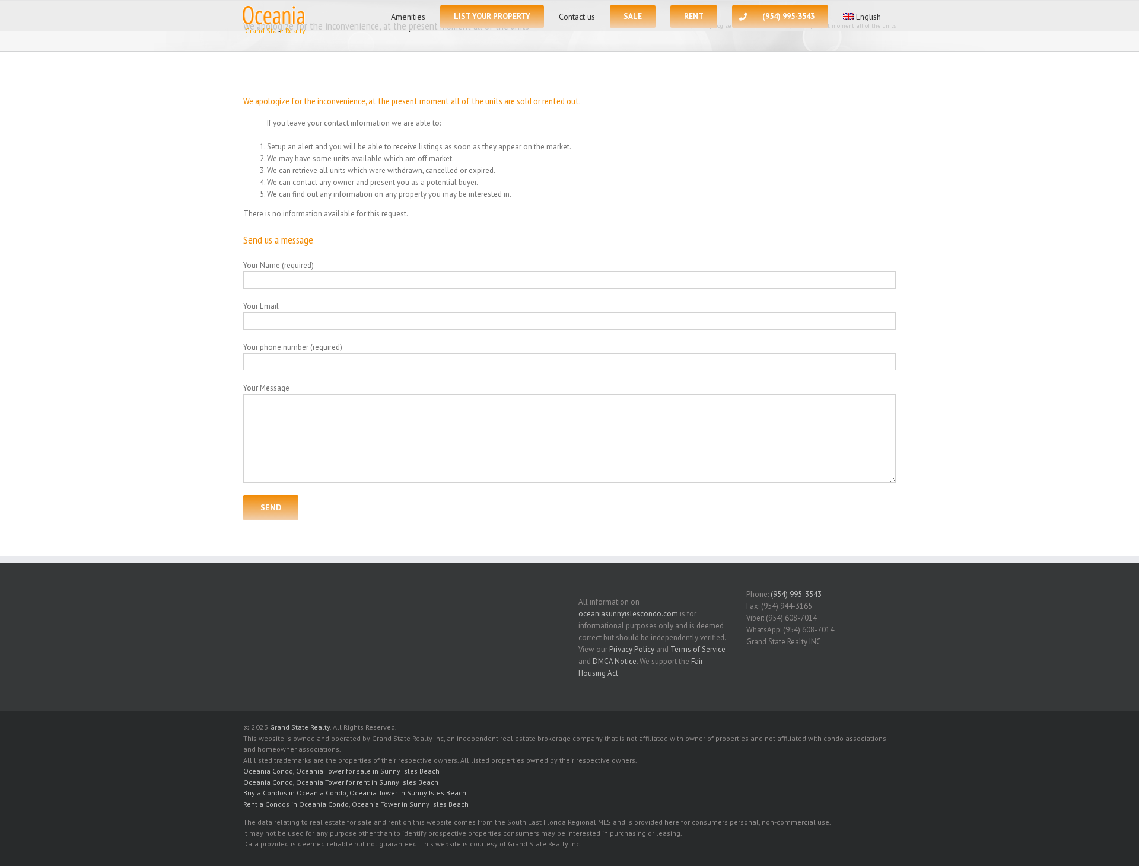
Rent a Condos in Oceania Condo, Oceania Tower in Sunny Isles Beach (356, 804)
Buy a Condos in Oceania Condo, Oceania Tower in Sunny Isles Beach (354, 792)
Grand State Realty (300, 727)
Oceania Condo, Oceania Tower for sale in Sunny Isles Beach (341, 770)
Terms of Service (698, 649)
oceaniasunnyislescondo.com (628, 614)
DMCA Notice (615, 661)
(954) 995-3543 (796, 594)
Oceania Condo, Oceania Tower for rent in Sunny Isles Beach (340, 782)
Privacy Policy (631, 649)
